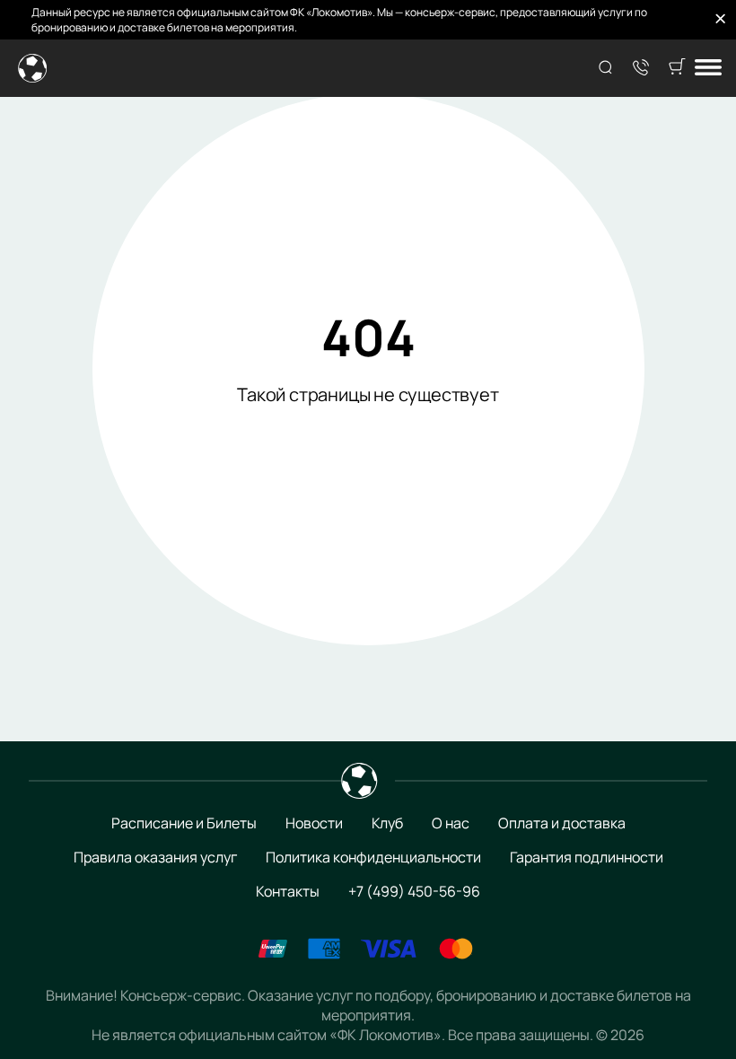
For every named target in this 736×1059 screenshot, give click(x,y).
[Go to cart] (677, 68)
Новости (314, 823)
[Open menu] (708, 68)
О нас (450, 823)
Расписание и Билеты (184, 823)
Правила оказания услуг (155, 857)
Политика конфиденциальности (373, 857)
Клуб (387, 823)
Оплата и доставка (562, 823)
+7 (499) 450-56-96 (414, 891)
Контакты (288, 891)
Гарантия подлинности (586, 857)
